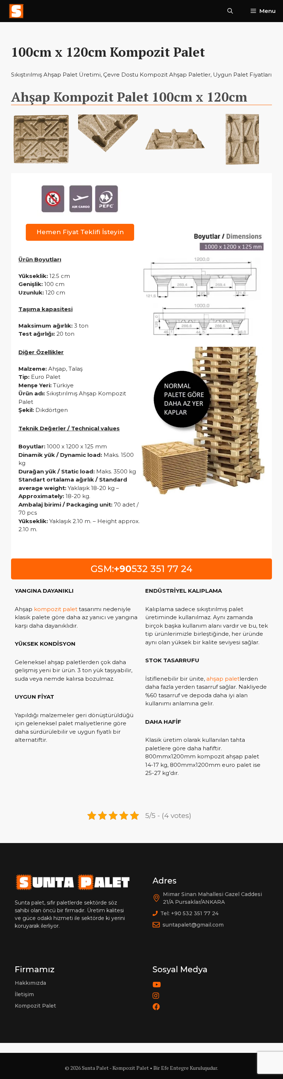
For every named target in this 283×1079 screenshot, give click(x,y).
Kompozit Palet (35, 1005)
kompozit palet (55, 609)
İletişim (24, 994)
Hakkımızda (30, 983)
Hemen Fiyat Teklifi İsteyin (80, 232)
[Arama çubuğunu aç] (230, 11)
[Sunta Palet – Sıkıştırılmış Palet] (16, 11)
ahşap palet (223, 678)
